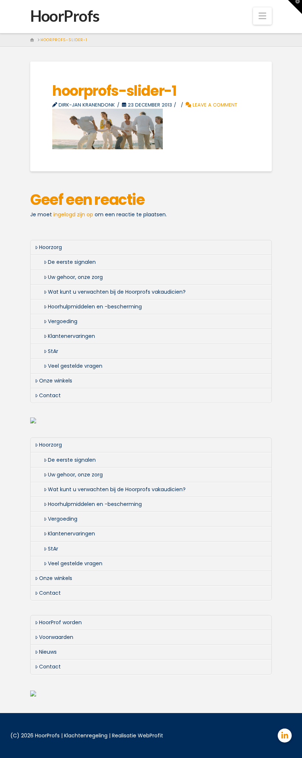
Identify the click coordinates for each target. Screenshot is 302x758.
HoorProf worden (60, 622)
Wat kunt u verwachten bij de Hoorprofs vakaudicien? (117, 292)
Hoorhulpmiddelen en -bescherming (95, 306)
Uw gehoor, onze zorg (75, 277)
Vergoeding (62, 321)
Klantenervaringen (71, 336)
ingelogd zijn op (73, 214)
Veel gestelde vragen (75, 366)
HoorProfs (64, 16)
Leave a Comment (214, 104)
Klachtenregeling (86, 735)
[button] (262, 16)
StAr (53, 351)
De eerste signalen (72, 262)
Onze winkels (55, 380)
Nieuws (48, 652)
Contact (50, 395)
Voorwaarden (56, 637)
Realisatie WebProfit (137, 735)
